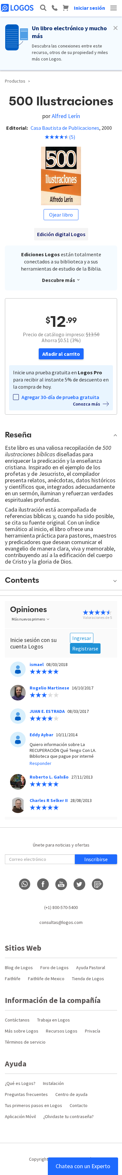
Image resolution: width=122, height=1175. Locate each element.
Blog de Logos (19, 967)
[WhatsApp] (25, 884)
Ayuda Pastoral (90, 967)
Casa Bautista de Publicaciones (65, 128)
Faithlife (12, 978)
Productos (15, 81)
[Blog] (97, 884)
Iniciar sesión (89, 8)
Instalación (53, 1083)
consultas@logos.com (61, 922)
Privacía (92, 1031)
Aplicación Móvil (20, 1116)
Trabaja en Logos (53, 1020)
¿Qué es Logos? (20, 1083)
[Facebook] (43, 884)
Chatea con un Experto (83, 1166)
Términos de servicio (25, 1042)
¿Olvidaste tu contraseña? (68, 1116)
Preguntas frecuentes (26, 1094)
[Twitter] (79, 884)
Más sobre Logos (21, 1031)
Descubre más (58, 280)
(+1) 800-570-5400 (61, 907)
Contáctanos (17, 1020)
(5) (72, 137)
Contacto (79, 1105)
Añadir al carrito (61, 354)
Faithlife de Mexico (46, 978)
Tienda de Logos (88, 978)
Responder (40, 763)
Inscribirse (96, 859)
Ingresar (81, 638)
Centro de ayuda (71, 1094)
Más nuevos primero (28, 619)
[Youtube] (61, 884)
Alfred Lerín (66, 116)
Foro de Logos (54, 967)
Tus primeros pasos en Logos (33, 1105)
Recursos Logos (61, 1031)
